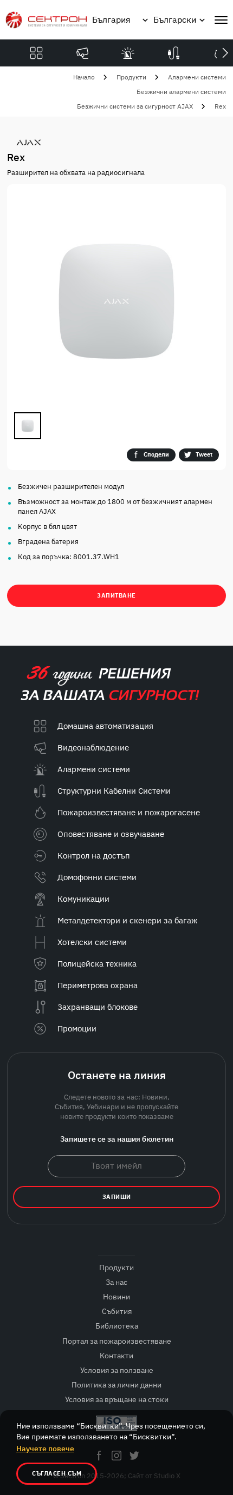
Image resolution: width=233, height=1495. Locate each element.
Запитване (116, 595)
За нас (116, 1282)
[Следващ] (224, 52)
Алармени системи (197, 77)
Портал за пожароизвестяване (116, 1341)
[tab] (27, 425)
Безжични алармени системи (181, 92)
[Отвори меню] (221, 20)
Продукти (131, 77)
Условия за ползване (116, 1370)
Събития (117, 1311)
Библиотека (116, 1326)
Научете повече (45, 1448)
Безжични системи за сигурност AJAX (135, 106)
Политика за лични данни (116, 1385)
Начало (84, 77)
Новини (116, 1297)
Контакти (116, 1355)
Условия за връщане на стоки (117, 1399)
